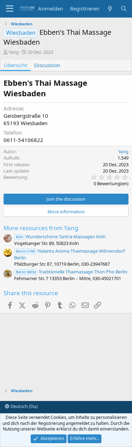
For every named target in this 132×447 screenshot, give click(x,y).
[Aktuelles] (110, 8)
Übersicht (15, 65)
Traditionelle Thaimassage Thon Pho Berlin (71, 271)
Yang (13, 52)
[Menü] (9, 9)
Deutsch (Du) (24, 406)
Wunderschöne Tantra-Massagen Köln (61, 236)
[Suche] (124, 8)
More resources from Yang (41, 228)
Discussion (47, 65)
